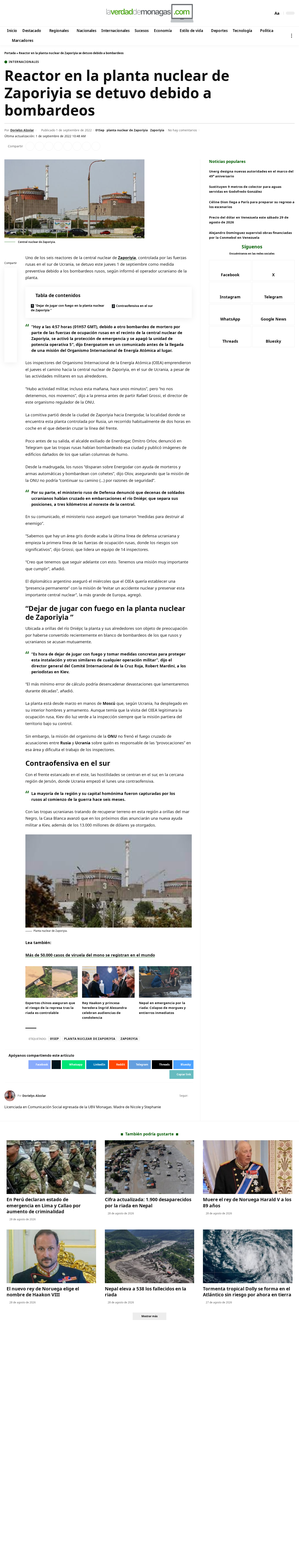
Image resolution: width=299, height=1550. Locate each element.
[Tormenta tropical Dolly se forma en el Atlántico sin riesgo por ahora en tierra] (247, 1256)
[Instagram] (26, 13)
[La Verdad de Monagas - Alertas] (149, 13)
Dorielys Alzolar (22, 130)
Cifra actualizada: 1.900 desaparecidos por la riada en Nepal (148, 1202)
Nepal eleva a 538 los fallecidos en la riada (145, 1292)
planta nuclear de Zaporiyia (127, 130)
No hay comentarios (182, 130)
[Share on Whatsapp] (48, 146)
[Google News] (20, 13)
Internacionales (24, 62)
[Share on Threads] (86, 146)
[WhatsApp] (38, 13)
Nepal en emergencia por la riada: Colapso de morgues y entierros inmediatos (162, 1008)
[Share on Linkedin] (58, 146)
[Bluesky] (50, 13)
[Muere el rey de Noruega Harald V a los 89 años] (247, 1167)
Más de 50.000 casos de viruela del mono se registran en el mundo (90, 955)
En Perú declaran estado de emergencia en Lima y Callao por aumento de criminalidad (44, 1205)
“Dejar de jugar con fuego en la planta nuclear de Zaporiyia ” (67, 307)
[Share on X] (39, 146)
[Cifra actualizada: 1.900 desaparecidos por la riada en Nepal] (149, 1167)
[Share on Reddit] (67, 146)
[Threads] (44, 13)
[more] (291, 35)
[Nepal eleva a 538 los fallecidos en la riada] (149, 1256)
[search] (269, 13)
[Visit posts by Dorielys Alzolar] (9, 1095)
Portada (10, 53)
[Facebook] (8, 13)
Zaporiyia (157, 130)
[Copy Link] (95, 146)
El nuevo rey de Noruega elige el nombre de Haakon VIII (43, 1292)
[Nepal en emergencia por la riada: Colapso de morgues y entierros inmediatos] (165, 982)
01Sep (99, 130)
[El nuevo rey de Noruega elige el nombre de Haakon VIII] (51, 1256)
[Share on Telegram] (77, 146)
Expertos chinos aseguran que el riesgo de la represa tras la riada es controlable (50, 1008)
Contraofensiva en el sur (134, 306)
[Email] (10, 357)
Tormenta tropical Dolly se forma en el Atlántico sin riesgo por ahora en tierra (247, 1292)
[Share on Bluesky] (10, 346)
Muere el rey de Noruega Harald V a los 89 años (247, 1202)
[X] (14, 13)
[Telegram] (32, 13)
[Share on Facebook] (30, 146)
